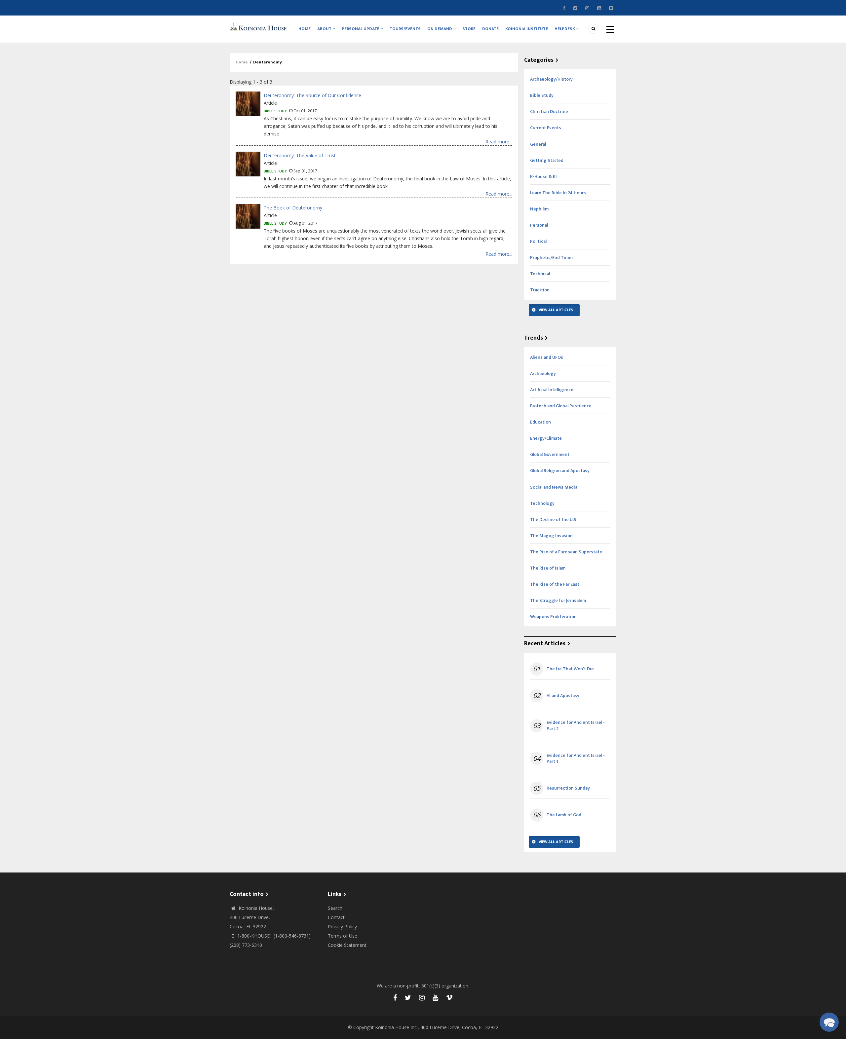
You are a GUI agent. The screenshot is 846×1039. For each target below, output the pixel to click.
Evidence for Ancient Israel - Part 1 (576, 758)
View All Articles (556, 310)
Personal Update (361, 28)
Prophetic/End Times (552, 257)
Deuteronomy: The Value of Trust (300, 155)
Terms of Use (342, 936)
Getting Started (546, 160)
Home (304, 28)
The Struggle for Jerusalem (558, 600)
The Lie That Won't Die (570, 669)
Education (540, 422)
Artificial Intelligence (551, 389)
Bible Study (275, 110)
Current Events (545, 127)
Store (469, 28)
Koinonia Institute (526, 28)
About (324, 28)
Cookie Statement (347, 945)
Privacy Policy (342, 926)
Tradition (540, 290)
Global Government (549, 454)
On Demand (440, 28)
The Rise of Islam (547, 568)
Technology (542, 503)
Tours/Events (405, 28)
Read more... (498, 141)
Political (538, 241)
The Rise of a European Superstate (566, 552)
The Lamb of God (564, 815)
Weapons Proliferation (553, 616)
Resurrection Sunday (568, 788)
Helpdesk (565, 28)
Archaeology (543, 373)
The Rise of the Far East (554, 584)
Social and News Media (553, 487)
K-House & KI (543, 176)
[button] (829, 1022)
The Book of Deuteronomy (293, 207)
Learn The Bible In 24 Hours (558, 193)
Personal (539, 225)
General (538, 144)
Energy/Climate (546, 438)
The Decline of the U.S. (553, 519)
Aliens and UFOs (546, 357)
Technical (540, 274)
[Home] (259, 26)
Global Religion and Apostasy (560, 470)
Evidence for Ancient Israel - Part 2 (576, 725)
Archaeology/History (551, 79)
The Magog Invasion (551, 535)
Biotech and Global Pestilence (561, 406)
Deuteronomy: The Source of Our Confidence (312, 95)
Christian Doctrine (549, 111)
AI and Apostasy (563, 696)
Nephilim (539, 209)
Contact (336, 917)
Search (335, 908)
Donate (490, 28)
